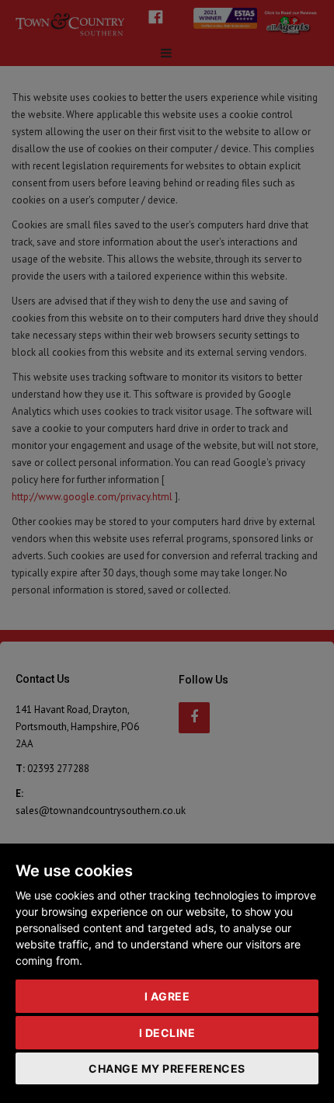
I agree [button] (167, 996)
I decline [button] (167, 1032)
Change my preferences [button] (167, 1068)
